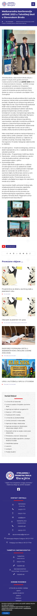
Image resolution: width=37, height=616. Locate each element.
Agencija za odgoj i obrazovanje (15, 423)
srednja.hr (9, 449)
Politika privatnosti (7, 610)
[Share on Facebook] (7, 253)
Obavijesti (6, 355)
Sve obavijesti (11, 246)
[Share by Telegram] (20, 253)
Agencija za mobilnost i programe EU (17, 409)
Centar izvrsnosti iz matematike (15, 420)
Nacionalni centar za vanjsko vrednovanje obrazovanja (18, 432)
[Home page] (2, 21)
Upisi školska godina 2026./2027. (19, 322)
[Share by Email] (23, 253)
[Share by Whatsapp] (17, 253)
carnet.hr (8, 446)
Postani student (11, 452)
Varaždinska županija (12, 443)
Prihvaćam (5, 613)
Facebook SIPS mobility (13, 415)
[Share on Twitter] (10, 253)
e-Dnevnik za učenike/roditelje (15, 418)
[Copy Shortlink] (30, 253)
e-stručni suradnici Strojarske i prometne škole (18, 405)
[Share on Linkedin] (13, 253)
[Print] (26, 253)
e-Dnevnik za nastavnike (13, 401)
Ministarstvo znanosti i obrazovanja (16, 436)
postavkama (27, 608)
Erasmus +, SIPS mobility (13, 412)
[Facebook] (18, 490)
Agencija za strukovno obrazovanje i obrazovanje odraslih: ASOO (16, 427)
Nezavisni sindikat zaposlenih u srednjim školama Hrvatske (18, 439)
